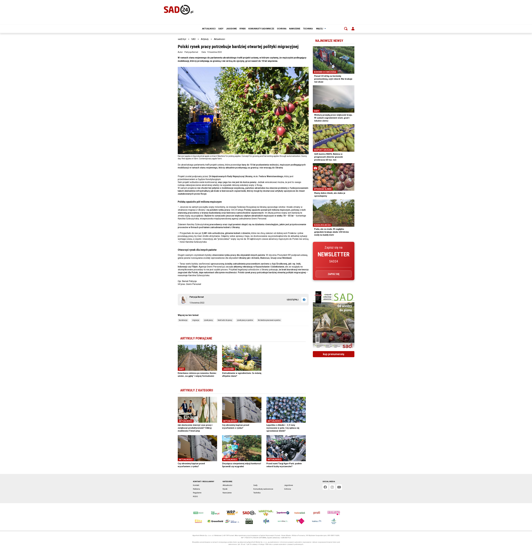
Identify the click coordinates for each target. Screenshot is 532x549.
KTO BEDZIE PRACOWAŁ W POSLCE (269, 320)
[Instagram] (332, 487)
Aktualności (209, 29)
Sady (220, 29)
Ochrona (281, 29)
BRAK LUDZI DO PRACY (225, 320)
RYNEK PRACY (208, 320)
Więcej (319, 29)
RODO (195, 496)
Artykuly (205, 39)
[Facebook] (304, 299)
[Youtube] (339, 487)
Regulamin (197, 493)
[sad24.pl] (178, 10)
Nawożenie (294, 29)
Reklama (196, 489)
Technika (308, 29)
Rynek (243, 29)
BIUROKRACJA (183, 320)
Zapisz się (333, 274)
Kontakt (196, 485)
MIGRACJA (195, 320)
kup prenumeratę (333, 354)
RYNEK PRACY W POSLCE (245, 320)
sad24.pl (182, 39)
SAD (193, 39)
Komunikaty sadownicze (261, 29)
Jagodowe (231, 29)
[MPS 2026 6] (333, 320)
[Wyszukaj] (345, 28)
